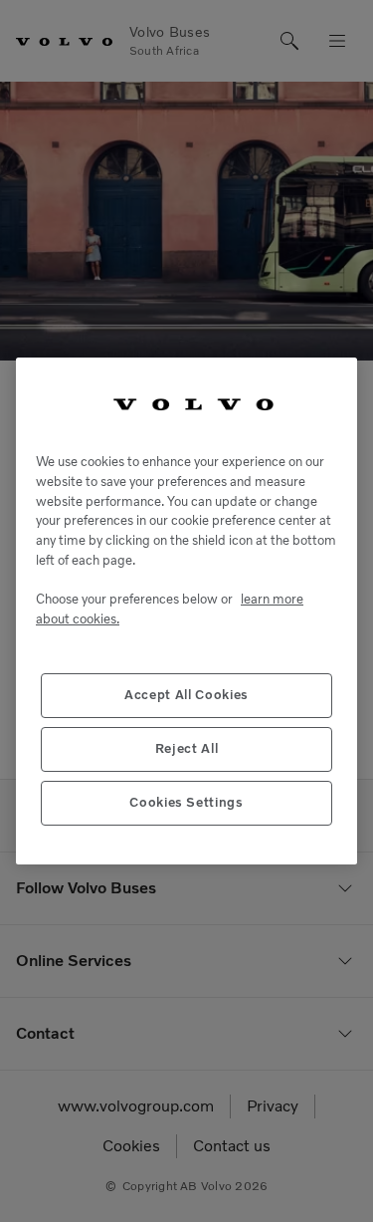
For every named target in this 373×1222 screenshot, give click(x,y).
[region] (186, 611)
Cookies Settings (186, 802)
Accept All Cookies (186, 694)
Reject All (187, 748)
